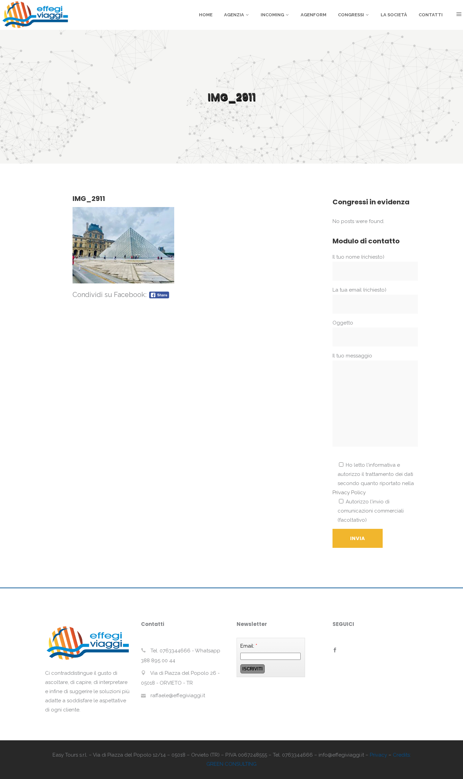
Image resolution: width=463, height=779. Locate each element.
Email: (248, 646)
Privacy (378, 755)
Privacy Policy (349, 492)
